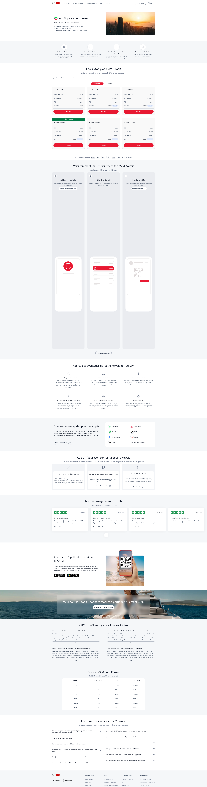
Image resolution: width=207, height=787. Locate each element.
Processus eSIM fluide (61, 518)
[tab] (97, 83)
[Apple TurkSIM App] (56, 780)
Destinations (66, 3)
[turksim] (56, 775)
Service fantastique (138, 518)
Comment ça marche (91, 3)
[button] (108, 3)
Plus (76, 643)
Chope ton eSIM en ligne (63, 443)
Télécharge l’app (140, 3)
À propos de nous (78, 3)
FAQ (101, 3)
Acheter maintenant (103, 353)
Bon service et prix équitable (101, 518)
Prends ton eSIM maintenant (103, 607)
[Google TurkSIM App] (68, 780)
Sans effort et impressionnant (180, 518)
